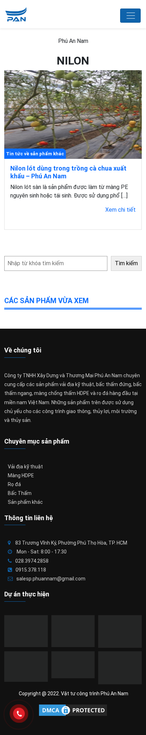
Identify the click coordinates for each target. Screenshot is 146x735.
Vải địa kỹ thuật (25, 466)
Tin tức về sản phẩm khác (35, 153)
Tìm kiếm (126, 263)
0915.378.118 (31, 570)
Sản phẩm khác (25, 502)
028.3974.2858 (32, 561)
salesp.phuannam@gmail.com (50, 578)
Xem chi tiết (120, 209)
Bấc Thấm (20, 493)
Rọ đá (14, 484)
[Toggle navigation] (130, 16)
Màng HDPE (21, 475)
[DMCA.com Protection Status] (73, 710)
